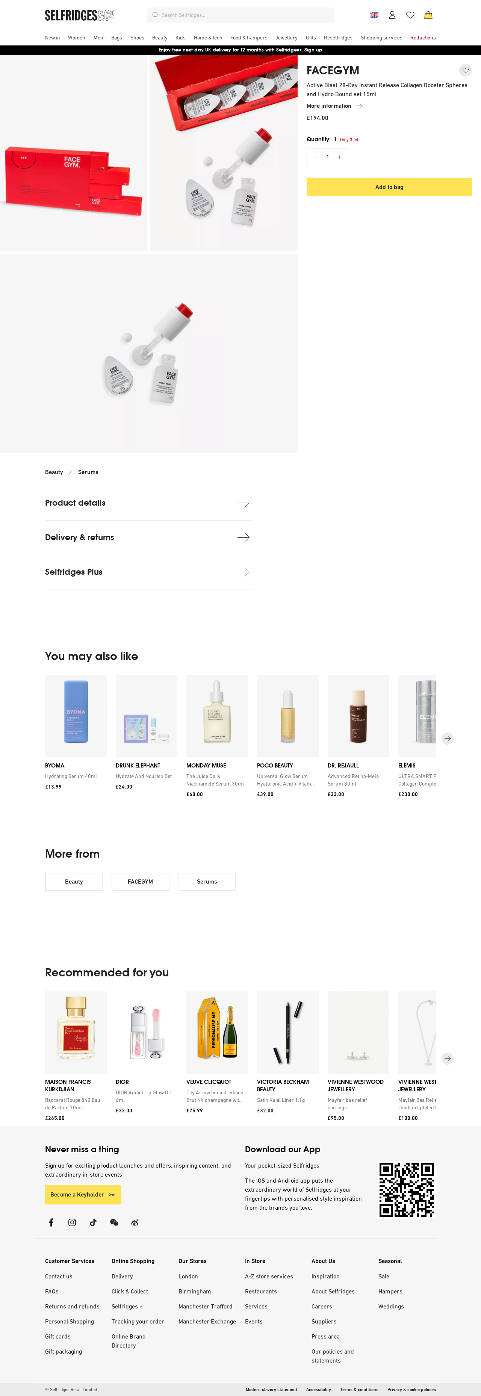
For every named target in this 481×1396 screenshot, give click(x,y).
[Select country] (374, 15)
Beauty (54, 472)
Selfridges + (127, 1306)
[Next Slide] (448, 739)
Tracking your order (138, 1321)
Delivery (122, 1276)
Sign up (313, 50)
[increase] (340, 157)
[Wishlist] (410, 15)
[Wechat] (114, 1227)
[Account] (392, 15)
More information (329, 105)
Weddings (391, 1306)
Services (256, 1306)
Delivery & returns (79, 537)
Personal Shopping (69, 1321)
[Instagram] (72, 1227)
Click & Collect (130, 1291)
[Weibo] (135, 1227)
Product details (75, 502)
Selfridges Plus (74, 572)
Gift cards (58, 1336)
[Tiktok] (93, 1227)
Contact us (59, 1276)
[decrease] (316, 157)
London (188, 1276)
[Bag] (428, 15)
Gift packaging (63, 1351)
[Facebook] (51, 1227)
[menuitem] (52, 37)
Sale (383, 1276)
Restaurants (261, 1291)
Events (254, 1321)
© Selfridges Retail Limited (71, 1389)
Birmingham (194, 1291)
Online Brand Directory (129, 1341)
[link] (74, 776)
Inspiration (326, 1276)
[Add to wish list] (465, 70)
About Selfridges (333, 1291)
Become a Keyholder (77, 1194)
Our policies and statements (333, 1356)
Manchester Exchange (207, 1321)
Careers (322, 1306)
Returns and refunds (72, 1306)
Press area (326, 1336)
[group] (240, 738)
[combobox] (246, 15)
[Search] (156, 15)
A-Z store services (269, 1276)
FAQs (52, 1291)
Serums (88, 472)
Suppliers (324, 1321)
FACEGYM (333, 70)
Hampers (390, 1291)
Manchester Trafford (205, 1306)
